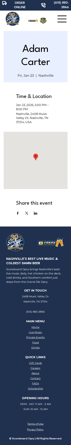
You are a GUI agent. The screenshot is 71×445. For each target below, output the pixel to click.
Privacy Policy (35, 429)
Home (35, 327)
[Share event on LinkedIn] (35, 213)
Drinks (35, 347)
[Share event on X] (26, 213)
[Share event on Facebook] (17, 213)
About (35, 373)
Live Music (35, 332)
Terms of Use (35, 424)
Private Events (35, 337)
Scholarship (35, 388)
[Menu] (62, 18)
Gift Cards (35, 363)
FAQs (35, 383)
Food (35, 342)
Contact (35, 378)
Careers (35, 368)
